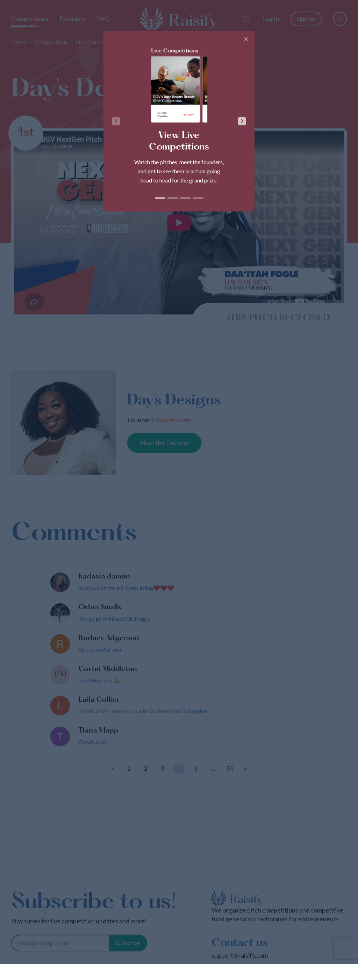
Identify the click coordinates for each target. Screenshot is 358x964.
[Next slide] (242, 121)
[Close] (246, 39)
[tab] (160, 198)
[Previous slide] (116, 121)
